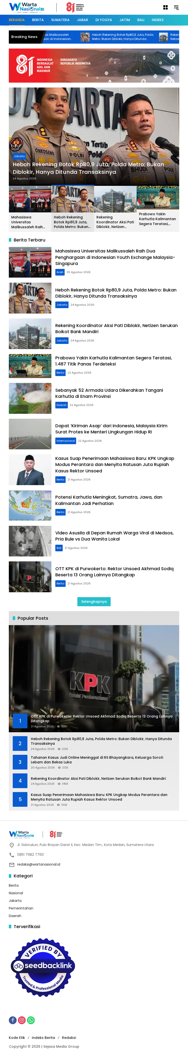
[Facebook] (13, 1020)
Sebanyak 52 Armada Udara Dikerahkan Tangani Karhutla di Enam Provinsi (109, 393)
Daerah (62, 405)
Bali (59, 548)
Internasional (66, 441)
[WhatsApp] (31, 1020)
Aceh (60, 272)
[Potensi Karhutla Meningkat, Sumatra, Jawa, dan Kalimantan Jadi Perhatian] (30, 505)
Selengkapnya (94, 601)
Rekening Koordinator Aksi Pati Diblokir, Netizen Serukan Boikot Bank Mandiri (90, 168)
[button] (176, 7)
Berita (60, 373)
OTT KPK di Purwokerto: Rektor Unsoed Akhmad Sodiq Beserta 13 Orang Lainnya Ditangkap (114, 572)
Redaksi (69, 1037)
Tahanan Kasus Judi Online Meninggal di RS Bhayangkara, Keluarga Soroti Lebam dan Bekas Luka (97, 760)
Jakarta (21, 156)
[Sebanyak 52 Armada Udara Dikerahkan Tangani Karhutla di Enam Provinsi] (30, 398)
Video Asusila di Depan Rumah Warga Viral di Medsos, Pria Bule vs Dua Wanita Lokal (114, 536)
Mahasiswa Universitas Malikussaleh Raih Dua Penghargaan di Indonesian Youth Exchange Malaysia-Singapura (29, 222)
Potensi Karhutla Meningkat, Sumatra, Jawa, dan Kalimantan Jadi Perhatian (108, 500)
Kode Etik (17, 1037)
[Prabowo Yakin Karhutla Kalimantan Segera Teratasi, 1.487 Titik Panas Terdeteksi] (30, 366)
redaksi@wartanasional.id (38, 864)
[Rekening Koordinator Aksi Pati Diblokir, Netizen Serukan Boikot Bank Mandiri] (140, 37)
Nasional (16, 893)
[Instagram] (22, 1020)
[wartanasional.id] (51, 7)
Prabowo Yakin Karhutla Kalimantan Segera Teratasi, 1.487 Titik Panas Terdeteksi (157, 219)
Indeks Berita (43, 1037)
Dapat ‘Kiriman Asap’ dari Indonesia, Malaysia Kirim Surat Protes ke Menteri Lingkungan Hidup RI (111, 429)
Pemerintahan (21, 908)
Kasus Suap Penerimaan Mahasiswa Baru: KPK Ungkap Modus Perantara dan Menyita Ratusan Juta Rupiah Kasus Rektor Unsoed (114, 464)
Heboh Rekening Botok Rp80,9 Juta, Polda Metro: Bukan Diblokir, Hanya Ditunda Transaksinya (99, 37)
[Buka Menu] (165, 7)
